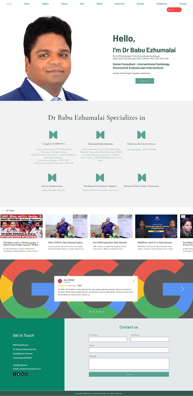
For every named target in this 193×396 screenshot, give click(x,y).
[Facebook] (14, 374)
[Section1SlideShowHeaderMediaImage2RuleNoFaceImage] (93, 312)
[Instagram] (26, 374)
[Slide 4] (99, 311)
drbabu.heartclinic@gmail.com (27, 368)
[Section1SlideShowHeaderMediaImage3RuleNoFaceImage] (96, 311)
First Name (93, 335)
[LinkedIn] (22, 374)
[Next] (182, 289)
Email (91, 345)
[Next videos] (189, 226)
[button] (9, 210)
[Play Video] (21, 226)
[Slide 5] (102, 311)
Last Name (135, 335)
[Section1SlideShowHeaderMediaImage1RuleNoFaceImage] (90, 311)
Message (92, 356)
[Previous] (10, 289)
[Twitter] (18, 374)
